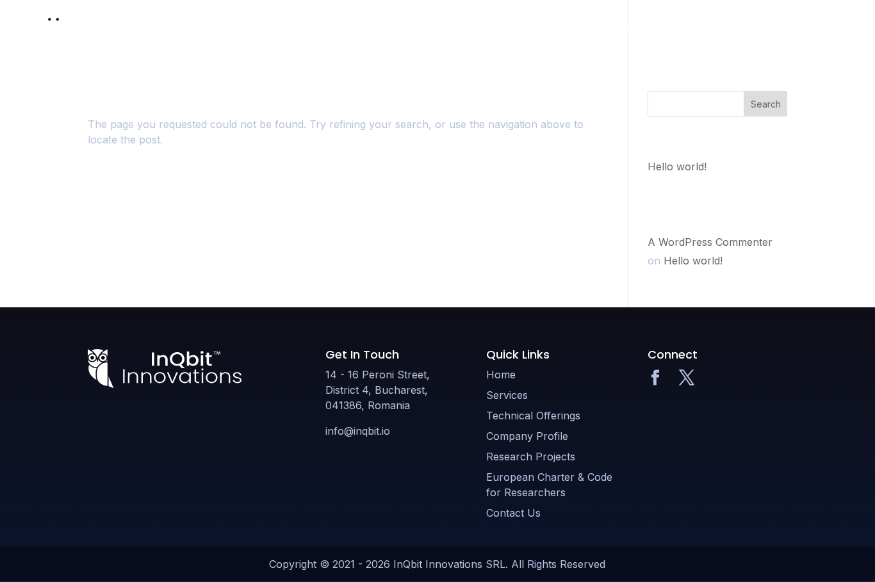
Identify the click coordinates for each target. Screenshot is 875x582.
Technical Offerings (513, 27)
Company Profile (613, 27)
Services (431, 27)
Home (381, 27)
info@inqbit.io (357, 430)
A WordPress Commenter (710, 242)
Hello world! (677, 166)
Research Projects (709, 27)
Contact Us (806, 27)
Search (766, 104)
